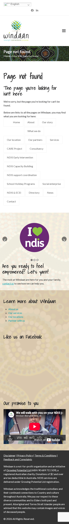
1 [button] (32, 260)
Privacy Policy (25, 455)
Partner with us (16, 320)
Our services (15, 312)
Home (7, 55)
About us (13, 309)
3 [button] (37, 260)
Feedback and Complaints (18, 459)
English (14, 4)
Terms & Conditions (45, 455)
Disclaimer (9, 455)
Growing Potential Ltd (18, 470)
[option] (31, 237)
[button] (64, 30)
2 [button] (34, 260)
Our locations (15, 316)
